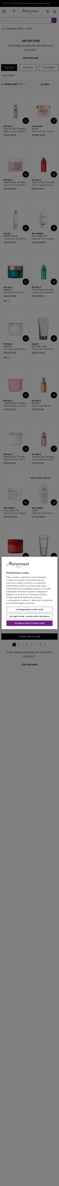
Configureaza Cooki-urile (29, 609)
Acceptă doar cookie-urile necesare (30, 616)
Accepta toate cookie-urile (29, 623)
